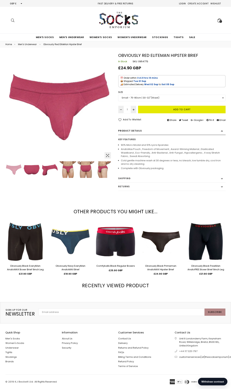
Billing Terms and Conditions (134, 357)
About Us (67, 338)
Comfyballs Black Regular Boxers (115, 266)
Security (66, 347)
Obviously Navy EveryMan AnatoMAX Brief (70, 267)
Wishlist (215, 3)
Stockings (160, 37)
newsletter (20, 313)
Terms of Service (128, 366)
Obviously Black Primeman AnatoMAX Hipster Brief (160, 267)
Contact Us (124, 338)
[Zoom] (107, 155)
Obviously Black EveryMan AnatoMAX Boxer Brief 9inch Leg (25, 267)
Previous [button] (10, 106)
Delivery (123, 343)
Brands (9, 361)
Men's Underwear (71, 37)
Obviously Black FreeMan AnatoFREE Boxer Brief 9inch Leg (206, 267)
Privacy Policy (70, 343)
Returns (124, 186)
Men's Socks (45, 37)
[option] (59, 106)
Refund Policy (126, 361)
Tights (179, 37)
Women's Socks (101, 37)
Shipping (124, 178)
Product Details (130, 130)
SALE (192, 37)
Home (8, 44)
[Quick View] (41, 230)
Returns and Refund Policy (133, 347)
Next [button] (108, 106)
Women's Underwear (132, 37)
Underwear (12, 347)
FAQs (121, 352)
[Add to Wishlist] (41, 237)
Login (182, 3)
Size (120, 92)
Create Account (198, 3)
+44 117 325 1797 (188, 351)
